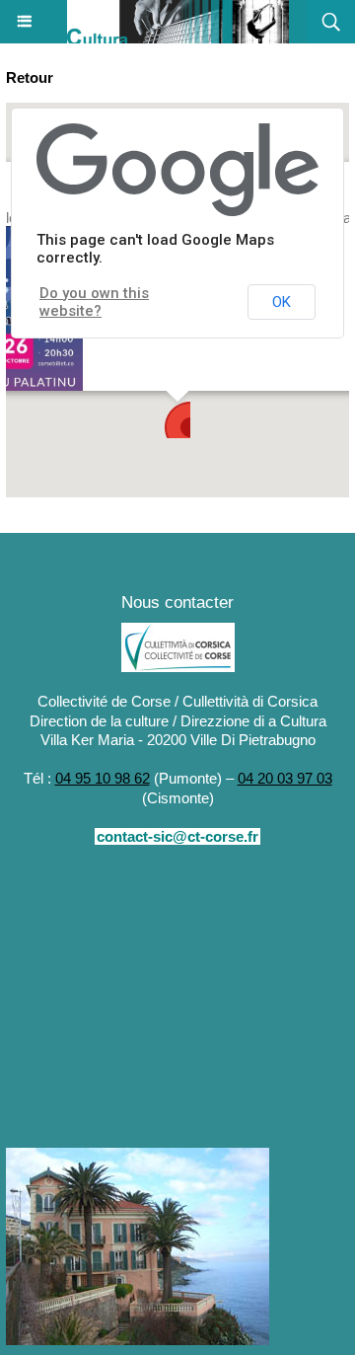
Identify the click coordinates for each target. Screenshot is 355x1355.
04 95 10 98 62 (102, 778)
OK (281, 302)
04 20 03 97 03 (285, 778)
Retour (29, 77)
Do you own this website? (94, 302)
